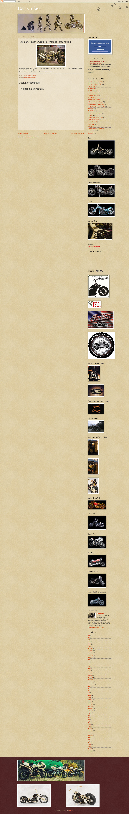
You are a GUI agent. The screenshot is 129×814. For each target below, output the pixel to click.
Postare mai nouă (24, 133)
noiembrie (90, 653)
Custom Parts (91, 86)
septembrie (90, 657)
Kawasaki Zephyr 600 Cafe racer (96, 104)
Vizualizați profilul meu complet (96, 627)
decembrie (90, 650)
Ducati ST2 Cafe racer (30, 77)
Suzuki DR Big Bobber (93, 119)
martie (89, 644)
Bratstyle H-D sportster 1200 (95, 82)
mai (89, 639)
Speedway (90, 115)
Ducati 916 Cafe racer (93, 90)
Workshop (90, 126)
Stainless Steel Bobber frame (95, 117)
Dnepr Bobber (91, 88)
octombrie (90, 655)
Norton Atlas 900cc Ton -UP (95, 113)
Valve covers (91, 124)
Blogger (71, 810)
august (89, 659)
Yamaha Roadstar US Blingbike (96, 128)
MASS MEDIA (91, 110)
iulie (89, 635)
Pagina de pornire (50, 133)
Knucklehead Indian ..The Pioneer (96, 106)
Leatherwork (91, 108)
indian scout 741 (92, 130)
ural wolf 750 (91, 133)
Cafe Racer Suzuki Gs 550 (94, 84)
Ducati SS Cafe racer (93, 93)
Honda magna (91, 97)
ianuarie (90, 648)
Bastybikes (29, 8)
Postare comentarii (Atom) (31, 137)
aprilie (89, 641)
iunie (89, 637)
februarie (90, 646)
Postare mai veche (77, 133)
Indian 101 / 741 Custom (94, 99)
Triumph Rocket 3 (92, 122)
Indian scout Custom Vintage (95, 102)
